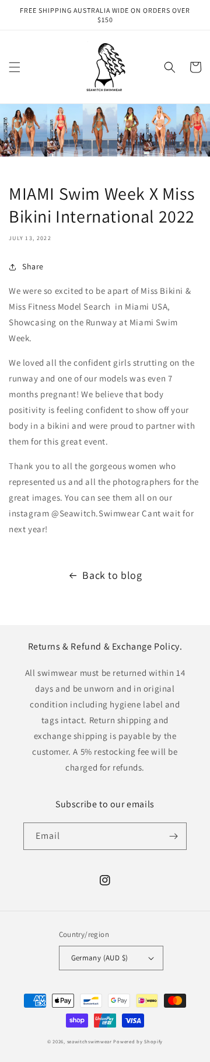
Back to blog (112, 575)
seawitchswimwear (89, 1041)
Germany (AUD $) (99, 958)
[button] (14, 67)
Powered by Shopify (138, 1041)
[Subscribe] (173, 836)
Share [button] (33, 266)
